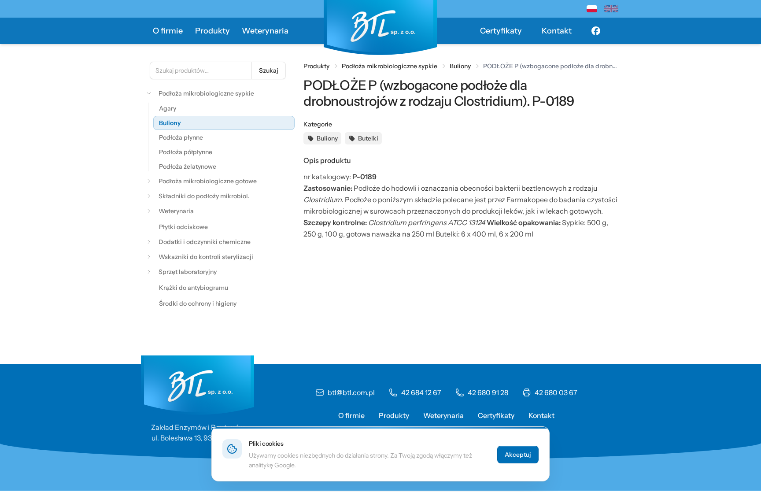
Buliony (460, 66)
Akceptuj (518, 455)
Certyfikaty (501, 31)
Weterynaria (265, 31)
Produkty (212, 31)
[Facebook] (595, 30)
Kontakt (557, 31)
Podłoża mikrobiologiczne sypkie (389, 66)
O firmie (168, 31)
